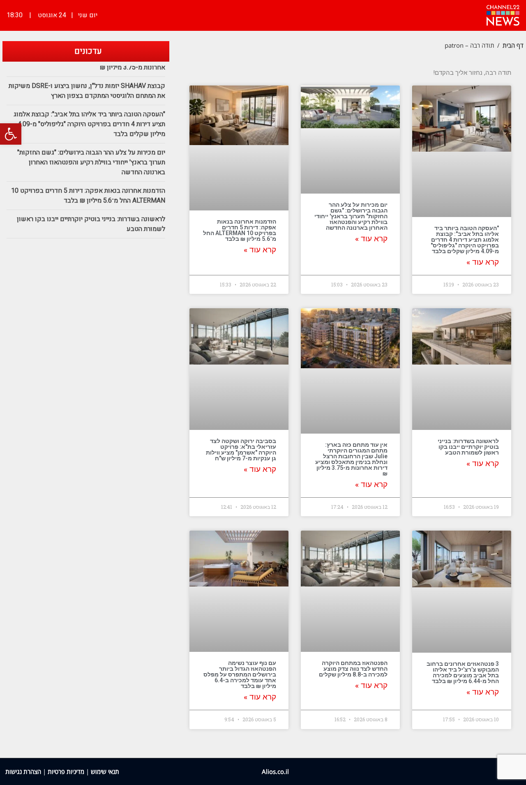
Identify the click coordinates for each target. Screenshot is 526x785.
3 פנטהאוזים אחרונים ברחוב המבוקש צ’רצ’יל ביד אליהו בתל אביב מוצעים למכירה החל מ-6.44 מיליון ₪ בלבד (463, 672)
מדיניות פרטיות (66, 771)
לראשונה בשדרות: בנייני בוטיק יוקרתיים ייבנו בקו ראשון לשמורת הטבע (468, 447)
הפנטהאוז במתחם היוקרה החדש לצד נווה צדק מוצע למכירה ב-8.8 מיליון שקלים (353, 669)
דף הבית (513, 45)
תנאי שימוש (105, 771)
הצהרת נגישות (23, 771)
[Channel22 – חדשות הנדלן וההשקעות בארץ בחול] (503, 14)
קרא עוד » (482, 262)
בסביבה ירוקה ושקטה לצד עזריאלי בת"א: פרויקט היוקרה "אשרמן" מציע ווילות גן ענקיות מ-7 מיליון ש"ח (241, 450)
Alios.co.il (275, 771)
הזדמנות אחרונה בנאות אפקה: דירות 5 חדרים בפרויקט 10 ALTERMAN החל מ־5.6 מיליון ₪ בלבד (239, 230)
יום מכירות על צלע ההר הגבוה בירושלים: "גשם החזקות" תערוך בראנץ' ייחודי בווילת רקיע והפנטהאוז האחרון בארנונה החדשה (351, 216)
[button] (10, 134)
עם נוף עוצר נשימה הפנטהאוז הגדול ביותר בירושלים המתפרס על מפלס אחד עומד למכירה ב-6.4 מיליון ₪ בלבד (239, 674)
